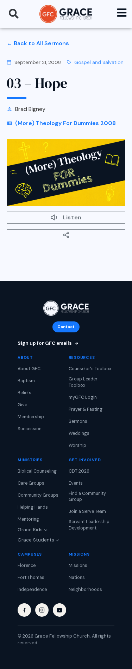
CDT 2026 (79, 471)
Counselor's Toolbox (90, 369)
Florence (27, 565)
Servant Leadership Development (89, 525)
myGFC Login (83, 397)
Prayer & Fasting (85, 409)
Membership (31, 417)
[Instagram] (42, 610)
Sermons (78, 421)
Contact (66, 326)
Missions (78, 565)
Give (22, 405)
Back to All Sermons (41, 43)
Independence (32, 589)
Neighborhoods (85, 589)
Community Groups (38, 495)
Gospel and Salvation (99, 62)
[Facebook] (24, 610)
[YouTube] (59, 610)
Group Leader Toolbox (83, 382)
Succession (30, 429)
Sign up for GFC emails (45, 343)
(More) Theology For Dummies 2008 (65, 123)
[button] (14, 14)
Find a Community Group (87, 497)
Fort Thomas (31, 577)
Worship (77, 445)
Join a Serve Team (87, 511)
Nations (77, 577)
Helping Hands (33, 507)
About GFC (29, 369)
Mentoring (28, 519)
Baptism (26, 381)
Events (76, 483)
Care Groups (31, 483)
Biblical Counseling (37, 471)
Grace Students (36, 540)
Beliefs (24, 393)
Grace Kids (30, 530)
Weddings (79, 433)
